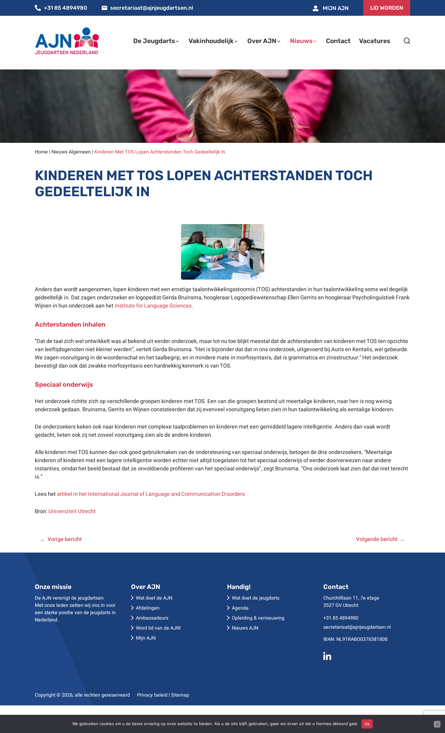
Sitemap (180, 695)
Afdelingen (148, 608)
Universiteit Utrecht (72, 511)
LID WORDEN (386, 8)
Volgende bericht (376, 539)
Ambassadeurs (152, 618)
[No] (437, 724)
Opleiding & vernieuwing (258, 618)
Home (41, 152)
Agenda (240, 608)
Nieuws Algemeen (71, 152)
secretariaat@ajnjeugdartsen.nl (151, 8)
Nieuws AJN (245, 628)
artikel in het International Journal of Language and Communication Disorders (151, 494)
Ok (367, 723)
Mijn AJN (335, 8)
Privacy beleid (152, 695)
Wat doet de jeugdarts (255, 598)
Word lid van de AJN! (158, 628)
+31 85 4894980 (65, 8)
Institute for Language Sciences (153, 306)
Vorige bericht (65, 539)
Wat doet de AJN (154, 598)
